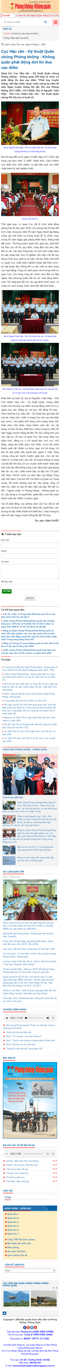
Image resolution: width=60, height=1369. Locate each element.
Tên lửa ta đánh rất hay (17, 1169)
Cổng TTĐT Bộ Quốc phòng (21, 1239)
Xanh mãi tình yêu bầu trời (18, 1032)
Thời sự (7, 29)
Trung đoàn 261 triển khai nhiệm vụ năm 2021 (25, 700)
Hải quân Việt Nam (16, 1251)
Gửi (31, 598)
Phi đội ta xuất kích (15, 1177)
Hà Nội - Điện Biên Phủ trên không (22, 1161)
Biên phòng (13, 1247)
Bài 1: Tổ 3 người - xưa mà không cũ (23, 1036)
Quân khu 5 (13, 1230)
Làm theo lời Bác (30, 33)
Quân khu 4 (13, 1226)
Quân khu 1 (13, 1214)
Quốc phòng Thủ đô (17, 1255)
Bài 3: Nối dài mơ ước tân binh (20, 1044)
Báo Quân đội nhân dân (19, 1243)
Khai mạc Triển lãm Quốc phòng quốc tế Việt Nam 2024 (29, 949)
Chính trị (16, 33)
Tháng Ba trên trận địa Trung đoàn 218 (24, 1048)
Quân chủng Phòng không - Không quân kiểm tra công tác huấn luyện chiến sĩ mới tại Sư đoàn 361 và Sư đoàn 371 (28, 677)
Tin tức (7, 33)
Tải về (54, 1161)
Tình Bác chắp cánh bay (17, 1181)
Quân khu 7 (13, 1234)
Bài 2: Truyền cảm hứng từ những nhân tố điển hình (30, 1040)
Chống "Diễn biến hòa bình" (16, 38)
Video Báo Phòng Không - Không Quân (25, 749)
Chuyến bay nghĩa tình (13, 797)
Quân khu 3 (13, 1222)
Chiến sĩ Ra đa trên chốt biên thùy (22, 1165)
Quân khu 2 (13, 1218)
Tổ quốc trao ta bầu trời (17, 1173)
